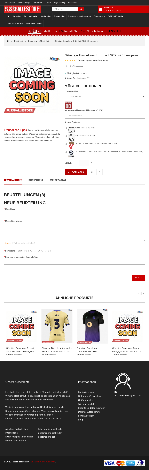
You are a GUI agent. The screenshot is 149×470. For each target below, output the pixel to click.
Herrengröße (72, 91)
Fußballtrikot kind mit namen (42, 462)
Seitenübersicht (86, 415)
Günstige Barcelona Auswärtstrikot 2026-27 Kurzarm (89, 351)
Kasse (48, 2)
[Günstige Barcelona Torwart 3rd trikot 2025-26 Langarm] (21, 325)
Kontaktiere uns (86, 392)
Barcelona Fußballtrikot (38, 41)
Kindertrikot (46, 16)
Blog (80, 419)
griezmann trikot (46, 436)
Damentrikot (59, 16)
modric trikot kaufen (15, 440)
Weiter (138, 278)
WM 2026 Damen (34, 23)
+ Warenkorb (77, 172)
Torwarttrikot (99, 16)
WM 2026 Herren (15, 23)
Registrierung (59, 2)
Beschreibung (36, 180)
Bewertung (10, 251)
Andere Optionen (72, 122)
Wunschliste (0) (24, 2)
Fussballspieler (31, 16)
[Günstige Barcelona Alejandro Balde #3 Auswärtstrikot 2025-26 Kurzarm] (56, 325)
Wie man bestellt (86, 404)
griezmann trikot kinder (50, 432)
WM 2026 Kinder (116, 16)
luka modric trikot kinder (50, 429)
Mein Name (10, 209)
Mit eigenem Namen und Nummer (80, 110)
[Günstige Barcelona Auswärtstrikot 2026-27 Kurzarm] (92, 325)
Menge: (68, 163)
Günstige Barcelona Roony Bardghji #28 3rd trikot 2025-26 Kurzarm (127, 351)
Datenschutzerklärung (89, 411)
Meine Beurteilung (13, 221)
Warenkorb (38, 2)
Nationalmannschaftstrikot (79, 16)
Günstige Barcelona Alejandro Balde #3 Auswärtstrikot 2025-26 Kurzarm (56, 351)
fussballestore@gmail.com (128, 395)
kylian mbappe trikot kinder (19, 436)
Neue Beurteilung (101, 60)
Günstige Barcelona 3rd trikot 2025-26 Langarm (75, 41)
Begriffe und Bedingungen (91, 408)
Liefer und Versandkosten (91, 396)
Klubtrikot (17, 16)
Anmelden (72, 2)
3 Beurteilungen (83, 60)
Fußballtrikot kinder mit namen (42, 395)
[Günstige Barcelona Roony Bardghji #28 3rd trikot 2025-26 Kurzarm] (127, 325)
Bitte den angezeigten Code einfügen (22, 257)
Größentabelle (57, 180)
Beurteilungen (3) (13, 180)
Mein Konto (10, 2)
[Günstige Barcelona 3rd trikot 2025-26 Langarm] (32, 84)
